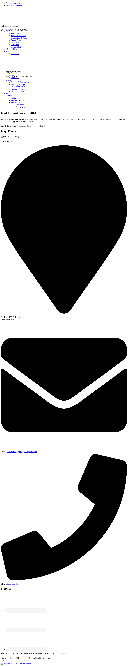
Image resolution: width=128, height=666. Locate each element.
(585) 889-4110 (13, 584)
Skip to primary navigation (16, 3)
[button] (8, 31)
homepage (70, 119)
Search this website (8, 126)
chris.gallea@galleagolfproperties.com (22, 452)
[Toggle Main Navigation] (2, 25)
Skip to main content (14, 5)
